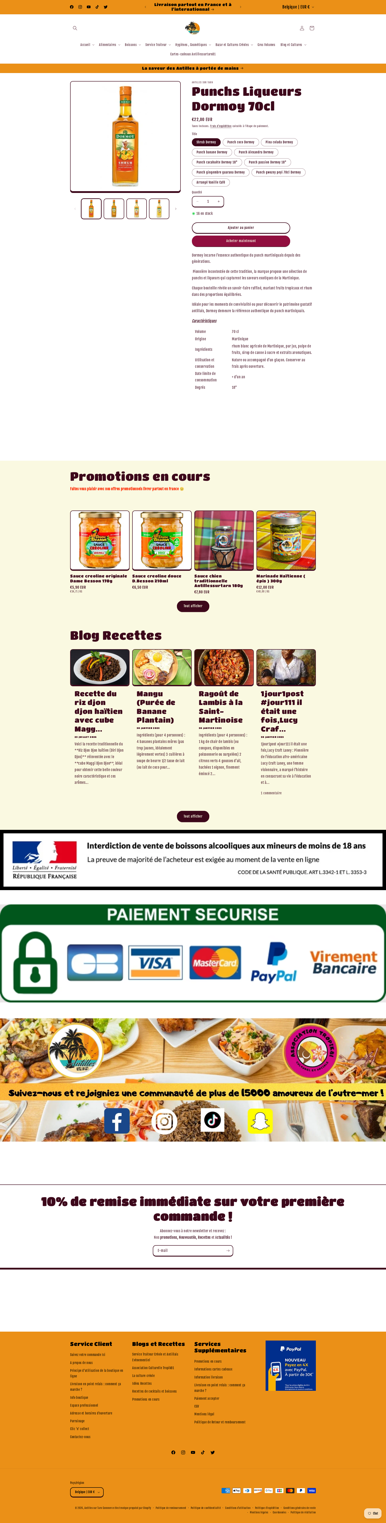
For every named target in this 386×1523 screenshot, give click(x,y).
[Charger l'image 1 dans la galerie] (91, 209)
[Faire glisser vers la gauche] (75, 209)
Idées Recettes (142, 1383)
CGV (196, 1406)
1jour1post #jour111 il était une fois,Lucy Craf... (282, 711)
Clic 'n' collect (79, 1429)
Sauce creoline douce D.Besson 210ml (157, 578)
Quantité (197, 192)
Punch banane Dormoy (212, 152)
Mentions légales (259, 1512)
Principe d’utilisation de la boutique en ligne (96, 1373)
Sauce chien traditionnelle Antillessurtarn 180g (218, 581)
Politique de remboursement (171, 1508)
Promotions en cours (145, 1399)
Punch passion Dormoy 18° (267, 162)
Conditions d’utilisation (238, 1508)
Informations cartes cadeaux (213, 1369)
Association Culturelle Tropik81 (153, 1368)
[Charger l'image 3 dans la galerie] (136, 209)
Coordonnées (279, 1512)
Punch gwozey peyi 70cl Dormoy (278, 172)
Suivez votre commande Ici (87, 1355)
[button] (75, 28)
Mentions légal (204, 1414)
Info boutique (79, 1398)
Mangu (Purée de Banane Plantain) (156, 706)
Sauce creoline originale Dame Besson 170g (98, 578)
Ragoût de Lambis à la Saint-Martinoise (221, 706)
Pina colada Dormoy (279, 142)
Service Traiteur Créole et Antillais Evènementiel (155, 1357)
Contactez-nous (80, 1437)
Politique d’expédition (267, 1508)
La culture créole (143, 1376)
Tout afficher (193, 606)
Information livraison (208, 1377)
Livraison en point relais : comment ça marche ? (95, 1386)
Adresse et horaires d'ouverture (91, 1413)
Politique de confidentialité (206, 1508)
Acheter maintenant (241, 241)
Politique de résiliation (303, 1512)
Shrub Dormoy (206, 142)
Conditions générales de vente (299, 1508)
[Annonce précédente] (145, 7)
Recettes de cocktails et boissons (154, 1391)
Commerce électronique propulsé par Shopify (127, 1508)
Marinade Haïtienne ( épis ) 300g (280, 578)
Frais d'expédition (221, 126)
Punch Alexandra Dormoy (256, 152)
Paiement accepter (206, 1398)
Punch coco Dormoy (240, 142)
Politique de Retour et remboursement (220, 1422)
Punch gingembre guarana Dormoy (221, 172)
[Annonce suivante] (240, 7)
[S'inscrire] (228, 1250)
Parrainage (77, 1421)
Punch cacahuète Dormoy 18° (217, 162)
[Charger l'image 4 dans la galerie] (159, 209)
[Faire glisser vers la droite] (176, 209)
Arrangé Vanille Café (211, 182)
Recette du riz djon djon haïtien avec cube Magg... (99, 711)
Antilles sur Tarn (93, 1508)
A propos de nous (81, 1363)
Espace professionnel (84, 1405)
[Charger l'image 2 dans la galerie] (114, 209)
